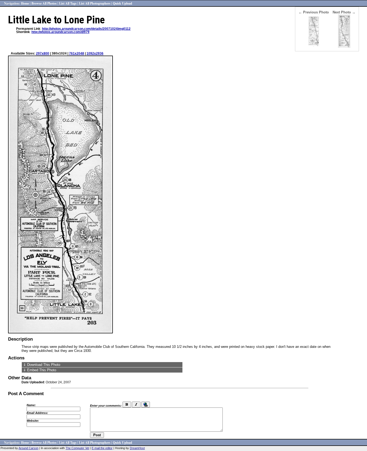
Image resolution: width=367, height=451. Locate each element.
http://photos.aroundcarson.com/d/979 (60, 32)
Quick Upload (122, 3)
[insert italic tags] (136, 404)
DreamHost (137, 448)
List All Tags (68, 3)
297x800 (42, 53)
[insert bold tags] (127, 404)
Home (25, 3)
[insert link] (145, 404)
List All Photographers (94, 3)
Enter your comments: (106, 405)
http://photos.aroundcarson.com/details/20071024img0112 (86, 28)
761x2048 (76, 53)
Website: (33, 420)
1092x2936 (95, 53)
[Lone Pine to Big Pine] (344, 47)
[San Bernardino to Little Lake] (314, 47)
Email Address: (37, 412)
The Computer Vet (77, 448)
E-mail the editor (102, 448)
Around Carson (28, 448)
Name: (31, 405)
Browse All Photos (44, 3)
